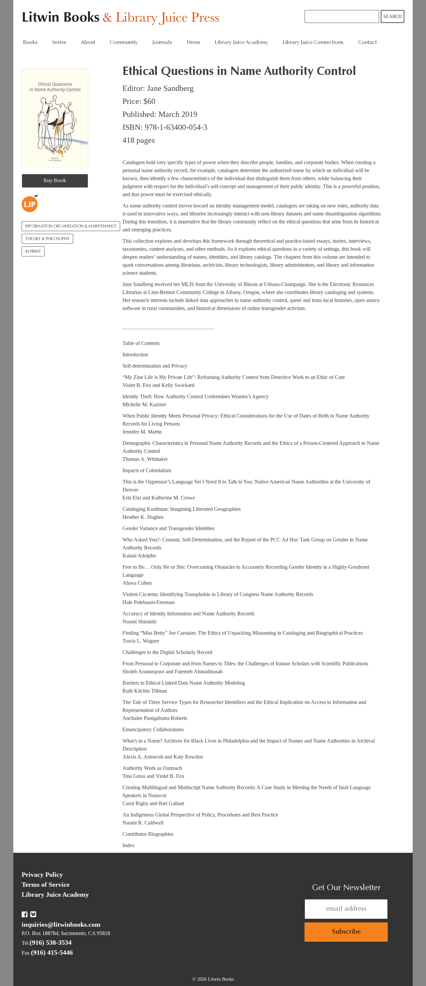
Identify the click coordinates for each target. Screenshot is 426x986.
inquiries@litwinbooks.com (61, 924)
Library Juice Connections (313, 42)
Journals (162, 42)
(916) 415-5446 (52, 952)
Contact (367, 42)
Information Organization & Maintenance (70, 226)
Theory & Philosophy (47, 239)
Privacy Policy (42, 874)
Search (392, 16)
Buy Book (55, 180)
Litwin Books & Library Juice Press (122, 18)
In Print (33, 252)
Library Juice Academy (241, 42)
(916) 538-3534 (51, 942)
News (193, 42)
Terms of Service (46, 884)
